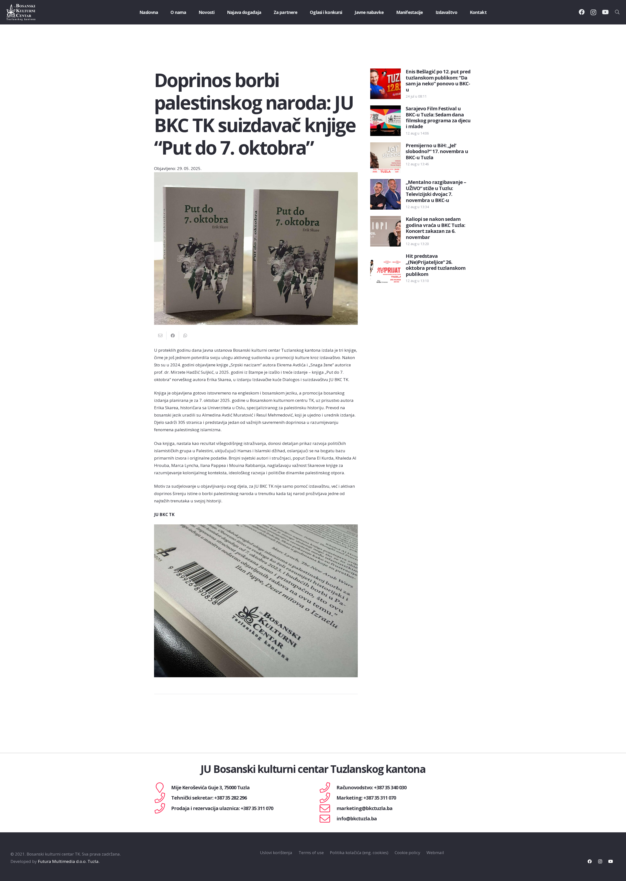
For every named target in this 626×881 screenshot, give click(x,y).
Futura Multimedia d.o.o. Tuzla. (69, 861)
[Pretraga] (617, 12)
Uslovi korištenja (276, 852)
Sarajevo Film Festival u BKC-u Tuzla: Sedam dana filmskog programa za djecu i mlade (438, 117)
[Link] (21, 12)
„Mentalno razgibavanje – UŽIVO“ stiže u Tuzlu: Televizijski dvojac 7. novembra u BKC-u (436, 191)
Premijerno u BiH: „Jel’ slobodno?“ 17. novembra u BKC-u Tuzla (437, 151)
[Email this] (160, 335)
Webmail (435, 852)
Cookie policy (407, 852)
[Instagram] (593, 12)
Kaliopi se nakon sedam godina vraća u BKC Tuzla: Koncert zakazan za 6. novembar (435, 227)
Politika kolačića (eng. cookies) (359, 852)
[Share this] (173, 335)
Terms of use (311, 852)
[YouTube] (605, 12)
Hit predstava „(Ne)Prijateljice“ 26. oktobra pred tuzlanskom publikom (435, 264)
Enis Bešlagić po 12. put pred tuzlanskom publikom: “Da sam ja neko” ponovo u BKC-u (438, 80)
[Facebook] (582, 12)
